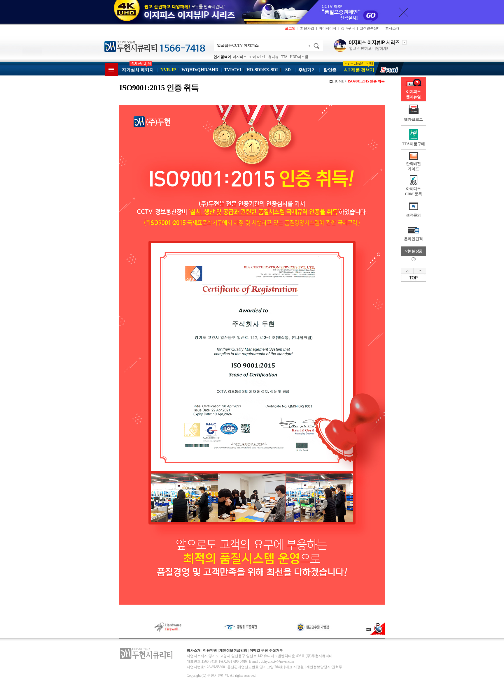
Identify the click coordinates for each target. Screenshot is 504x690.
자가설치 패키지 (138, 70)
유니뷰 (273, 57)
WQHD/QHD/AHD (199, 69)
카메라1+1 (257, 57)
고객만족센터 (370, 28)
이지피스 (240, 57)
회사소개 (392, 28)
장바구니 (348, 28)
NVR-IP (168, 69)
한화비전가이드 (413, 166)
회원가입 (307, 28)
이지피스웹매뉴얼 (413, 94)
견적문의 (413, 215)
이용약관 (210, 650)
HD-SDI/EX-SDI (262, 69)
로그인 (290, 28)
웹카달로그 (413, 119)
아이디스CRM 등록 (413, 191)
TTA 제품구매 (413, 144)
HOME (338, 81)
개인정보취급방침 (233, 650)
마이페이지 (327, 28)
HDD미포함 (299, 57)
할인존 (330, 70)
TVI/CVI (232, 69)
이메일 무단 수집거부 (266, 650)
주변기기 (307, 70)
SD (288, 69)
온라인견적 (413, 239)
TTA (284, 57)
